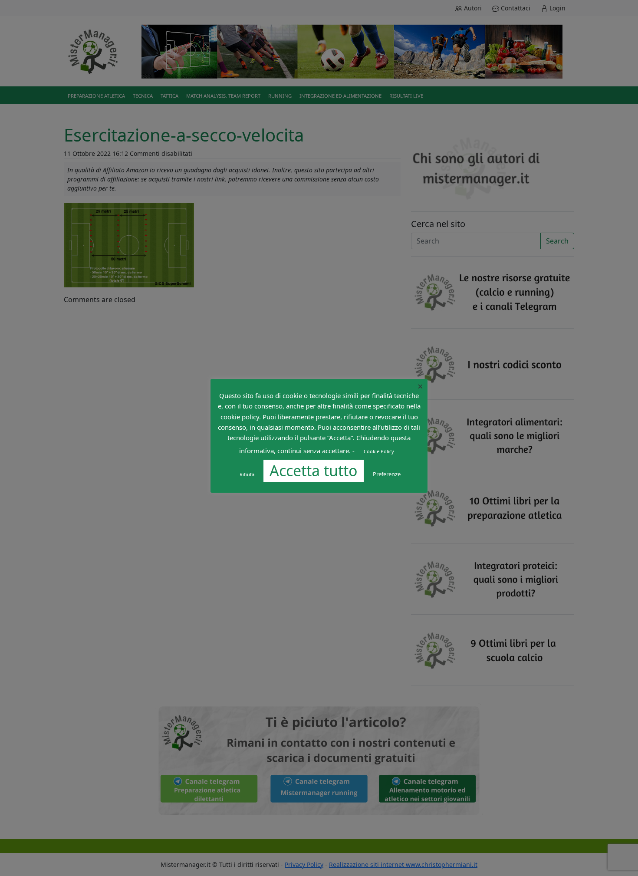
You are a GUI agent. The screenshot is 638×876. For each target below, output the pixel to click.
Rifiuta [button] (247, 474)
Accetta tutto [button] (314, 471)
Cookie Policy (379, 451)
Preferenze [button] (387, 474)
